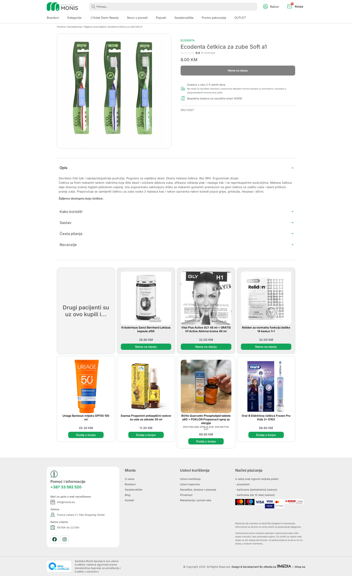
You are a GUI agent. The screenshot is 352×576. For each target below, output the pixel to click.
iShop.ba (300, 566)
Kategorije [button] (74, 17)
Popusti (161, 17)
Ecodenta (188, 40)
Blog (127, 494)
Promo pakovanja (214, 17)
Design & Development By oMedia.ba (254, 566)
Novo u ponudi (137, 17)
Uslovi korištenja (190, 478)
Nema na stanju (146, 347)
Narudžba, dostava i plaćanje (198, 489)
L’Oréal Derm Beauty (105, 17)
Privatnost (186, 494)
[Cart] (299, 12)
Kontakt (129, 500)
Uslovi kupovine (190, 484)
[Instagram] (64, 539)
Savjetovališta (183, 17)
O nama (129, 478)
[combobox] (173, 7)
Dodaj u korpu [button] (86, 435)
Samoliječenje (74, 26)
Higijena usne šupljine (95, 26)
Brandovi (53, 17)
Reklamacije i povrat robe (195, 500)
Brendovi (130, 484)
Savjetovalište (133, 489)
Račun (274, 6)
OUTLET (240, 17)
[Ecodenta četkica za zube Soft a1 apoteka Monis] (114, 91)
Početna (61, 26)
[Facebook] (54, 539)
